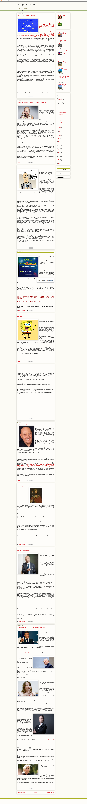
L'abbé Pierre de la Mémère (23, 367)
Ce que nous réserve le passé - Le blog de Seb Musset (63, 50)
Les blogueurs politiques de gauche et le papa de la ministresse (31, 102)
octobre (60, 102)
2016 (59, 148)
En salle (19, 10)
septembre (61, 103)
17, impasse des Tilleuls (62, 15)
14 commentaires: (23, 788)
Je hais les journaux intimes (63, 84)
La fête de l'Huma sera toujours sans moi (26, 253)
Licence (23, 10)
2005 (59, 163)
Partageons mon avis (26, 4)
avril (60, 132)
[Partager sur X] (30, 96)
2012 (59, 153)
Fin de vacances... (65, 33)
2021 (59, 141)
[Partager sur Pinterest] (32, 96)
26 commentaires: (23, 310)
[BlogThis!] (29, 96)
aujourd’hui (19, 652)
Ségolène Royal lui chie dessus (29, 652)
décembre (61, 99)
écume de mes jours (61, 61)
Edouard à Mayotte (65, 69)
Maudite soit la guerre (61, 81)
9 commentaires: (22, 96)
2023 (59, 138)
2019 (59, 144)
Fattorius (59, 43)
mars (60, 134)
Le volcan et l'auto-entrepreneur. (63, 58)
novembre (61, 100)
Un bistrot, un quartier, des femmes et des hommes (65, 45)
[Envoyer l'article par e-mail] (27, 96)
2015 (59, 149)
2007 (59, 160)
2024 (59, 98)
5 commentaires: (23, 361)
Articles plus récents (21, 792)
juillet (60, 128)
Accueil (35, 792)
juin (59, 130)
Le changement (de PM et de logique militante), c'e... (63, 125)
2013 (59, 152)
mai (60, 131)
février (60, 135)
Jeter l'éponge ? (20, 316)
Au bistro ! (60, 22)
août (60, 127)
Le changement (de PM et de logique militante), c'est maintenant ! (32, 627)
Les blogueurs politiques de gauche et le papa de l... (63, 108)
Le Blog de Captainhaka (62, 68)
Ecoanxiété (63, 85)
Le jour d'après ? (21, 486)
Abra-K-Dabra (64, 62)
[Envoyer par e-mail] (28, 96)
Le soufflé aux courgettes (62, 40)
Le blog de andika (61, 75)
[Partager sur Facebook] (31, 96)
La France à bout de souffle (23, 168)
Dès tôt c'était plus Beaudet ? (24, 550)
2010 (59, 156)
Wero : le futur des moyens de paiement (26, 15)
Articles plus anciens (50, 792)
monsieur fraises (61, 39)
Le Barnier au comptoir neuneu (24, 424)
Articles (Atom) (38, 795)
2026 (59, 95)
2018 (59, 145)
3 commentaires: (23, 544)
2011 (59, 155)
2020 (59, 142)
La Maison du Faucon (62, 32)
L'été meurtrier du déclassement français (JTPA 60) (65, 53)
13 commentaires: (23, 480)
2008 (59, 159)
